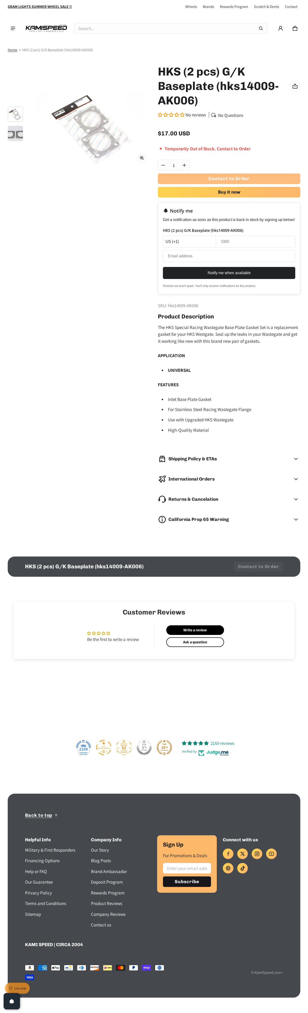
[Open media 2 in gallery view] (15, 133)
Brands (208, 6)
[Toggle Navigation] (13, 28)
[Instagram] (257, 853)
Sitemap (33, 914)
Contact (291, 6)
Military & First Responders (50, 850)
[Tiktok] (242, 868)
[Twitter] (242, 853)
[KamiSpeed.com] (46, 28)
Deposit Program (107, 882)
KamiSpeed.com (268, 972)
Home (12, 49)
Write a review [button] (195, 630)
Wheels (191, 6)
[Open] (12, 1001)
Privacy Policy (38, 893)
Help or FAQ (36, 871)
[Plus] (184, 165)
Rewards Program (234, 6)
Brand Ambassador (109, 871)
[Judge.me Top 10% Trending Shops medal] (164, 747)
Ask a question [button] (195, 642)
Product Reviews (106, 903)
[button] (295, 28)
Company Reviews (108, 914)
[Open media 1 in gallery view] (15, 114)
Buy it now (229, 192)
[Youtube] (271, 853)
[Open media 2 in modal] (89, 126)
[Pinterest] (228, 868)
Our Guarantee (39, 882)
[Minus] (163, 165)
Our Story (100, 850)
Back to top (38, 815)
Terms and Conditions (45, 903)
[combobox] (171, 28)
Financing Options (42, 860)
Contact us (101, 925)
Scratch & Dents (266, 6)
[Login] (280, 28)
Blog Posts (101, 860)
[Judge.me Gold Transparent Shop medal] (103, 747)
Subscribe (187, 881)
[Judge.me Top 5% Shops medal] (144, 747)
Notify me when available (229, 273)
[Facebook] (228, 853)
